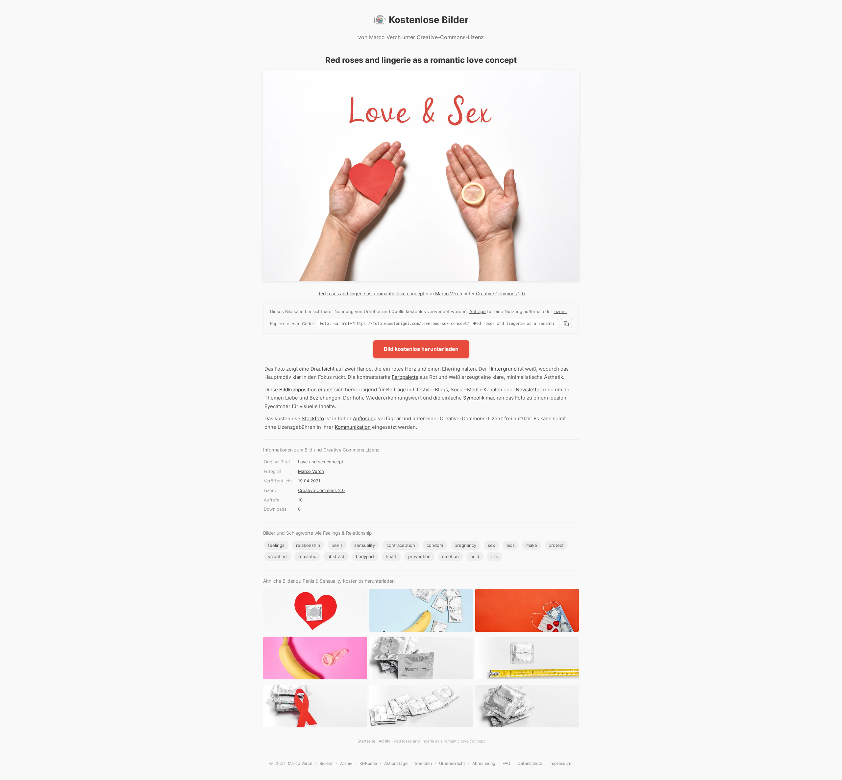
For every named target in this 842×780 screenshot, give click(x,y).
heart (391, 556)
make (531, 545)
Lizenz (560, 311)
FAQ (506, 763)
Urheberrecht (452, 763)
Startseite (366, 741)
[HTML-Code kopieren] (566, 323)
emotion (450, 556)
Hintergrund (502, 369)
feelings (276, 545)
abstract (336, 556)
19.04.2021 (309, 480)
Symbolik (473, 398)
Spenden (423, 763)
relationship (308, 545)
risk (494, 556)
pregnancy (465, 545)
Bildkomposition (298, 389)
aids (511, 545)
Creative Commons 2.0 (500, 293)
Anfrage (477, 311)
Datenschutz (530, 763)
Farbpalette (405, 377)
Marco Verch (448, 293)
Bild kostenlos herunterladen (421, 349)
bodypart (365, 556)
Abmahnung (483, 763)
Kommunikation (353, 427)
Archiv (384, 741)
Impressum (560, 763)
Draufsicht (322, 369)
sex (491, 545)
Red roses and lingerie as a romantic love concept (371, 293)
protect (556, 545)
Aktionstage (396, 763)
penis (337, 545)
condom (435, 545)
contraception (400, 545)
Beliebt (326, 763)
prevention (419, 556)
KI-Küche (368, 763)
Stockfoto (313, 418)
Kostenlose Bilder (428, 19)
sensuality (364, 545)
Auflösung (365, 418)
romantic (307, 556)
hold (474, 556)
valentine (277, 556)
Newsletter (528, 389)
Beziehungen (325, 398)
